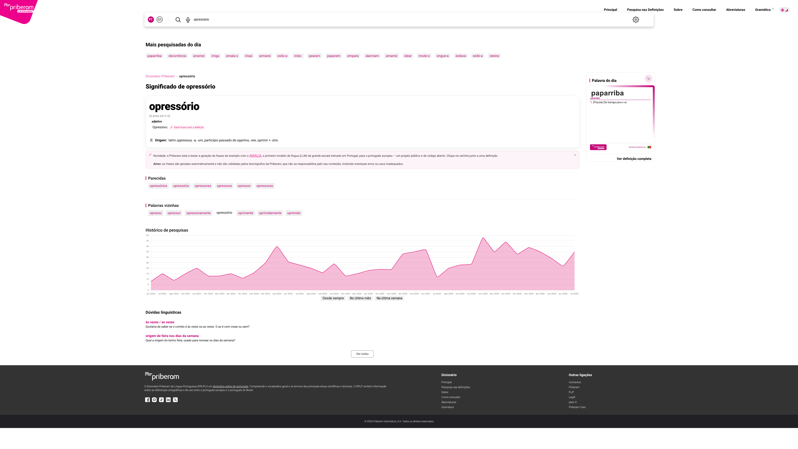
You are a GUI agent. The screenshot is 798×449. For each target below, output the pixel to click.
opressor (244, 186)
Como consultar (704, 10)
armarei (265, 56)
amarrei (391, 56)
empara (352, 56)
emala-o (232, 56)
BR (159, 19)
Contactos (575, 382)
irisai (248, 56)
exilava (461, 56)
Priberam (574, 387)
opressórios (158, 186)
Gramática (763, 10)
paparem (333, 56)
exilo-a (282, 56)
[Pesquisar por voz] (188, 19)
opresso (156, 213)
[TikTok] (161, 402)
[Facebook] (147, 402)
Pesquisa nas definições (455, 387)
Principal (610, 10)
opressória (181, 186)
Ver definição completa (634, 159)
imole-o (424, 56)
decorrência (177, 56)
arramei (198, 56)
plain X (573, 402)
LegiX (572, 397)
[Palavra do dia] (648, 78)
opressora (224, 186)
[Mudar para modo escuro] (784, 9)
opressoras (264, 186)
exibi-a (478, 56)
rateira (494, 56)
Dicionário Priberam (160, 76)
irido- (298, 56)
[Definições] (635, 19)
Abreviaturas (735, 10)
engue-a (443, 56)
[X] (175, 402)
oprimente (245, 213)
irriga (215, 56)
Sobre (678, 10)
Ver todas (362, 354)
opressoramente (198, 213)
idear (408, 56)
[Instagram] (154, 402)
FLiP (571, 392)
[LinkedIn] (168, 402)
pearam (314, 56)
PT (151, 19)
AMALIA (255, 156)
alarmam (372, 56)
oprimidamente (270, 213)
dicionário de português (230, 386)
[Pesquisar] (178, 19)
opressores (203, 186)
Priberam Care (577, 407)
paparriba (155, 56)
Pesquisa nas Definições (645, 10)
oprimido (293, 213)
